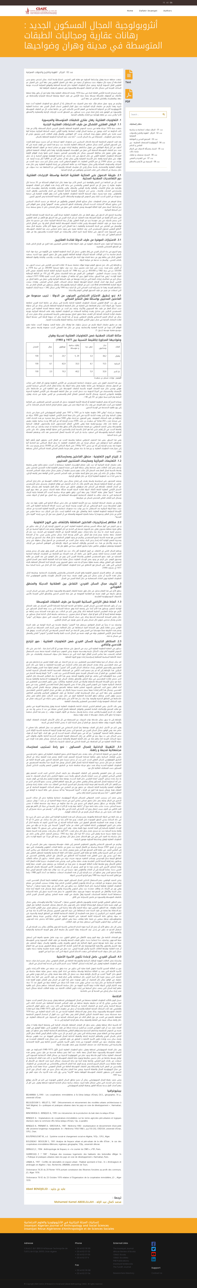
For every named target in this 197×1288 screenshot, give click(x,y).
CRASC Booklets (120, 1257)
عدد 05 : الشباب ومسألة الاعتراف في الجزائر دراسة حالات (146, 150)
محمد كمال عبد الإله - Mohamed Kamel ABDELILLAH (87, 1201)
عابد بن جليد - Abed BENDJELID (45, 1188)
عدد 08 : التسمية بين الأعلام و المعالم (144, 161)
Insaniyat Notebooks (123, 1264)
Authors (167, 11)
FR (164, 3)
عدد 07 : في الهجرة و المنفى (141, 158)
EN (171, 3)
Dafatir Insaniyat (148, 11)
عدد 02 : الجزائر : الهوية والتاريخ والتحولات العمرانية (49, 72)
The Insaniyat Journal (123, 1248)
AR (167, 3)
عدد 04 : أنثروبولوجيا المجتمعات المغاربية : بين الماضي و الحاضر (147, 144)
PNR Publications (121, 1260)
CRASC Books (119, 1254)
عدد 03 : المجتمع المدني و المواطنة (143, 139)
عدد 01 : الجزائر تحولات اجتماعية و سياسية (146, 130)
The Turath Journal (122, 1267)
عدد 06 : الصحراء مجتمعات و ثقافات (143, 155)
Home (130, 11)
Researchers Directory (123, 1273)
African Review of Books (124, 1251)
